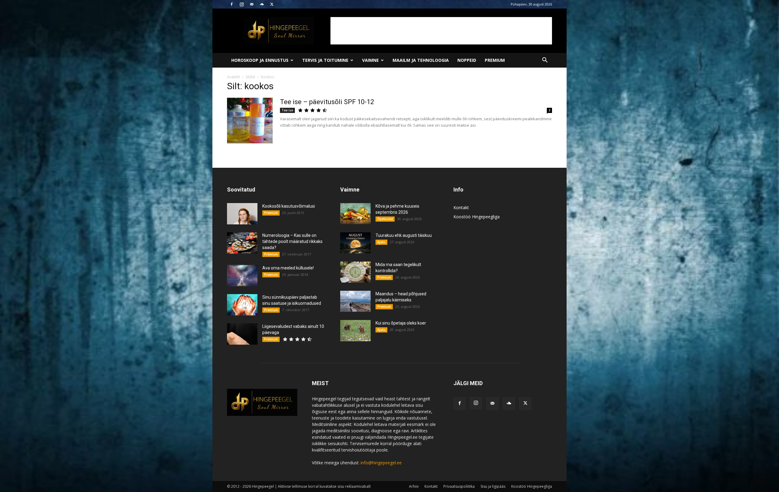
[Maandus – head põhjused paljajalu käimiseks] (355, 301)
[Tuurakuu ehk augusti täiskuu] (355, 242)
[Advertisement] (441, 30)
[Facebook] (231, 4)
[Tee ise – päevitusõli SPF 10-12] (250, 120)
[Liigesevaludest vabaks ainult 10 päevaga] (242, 334)
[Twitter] (271, 4)
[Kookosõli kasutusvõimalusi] (242, 213)
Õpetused (385, 219)
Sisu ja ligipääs (492, 486)
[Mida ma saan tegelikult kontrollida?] (355, 272)
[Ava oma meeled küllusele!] (242, 275)
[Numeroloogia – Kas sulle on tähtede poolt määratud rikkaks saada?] (242, 243)
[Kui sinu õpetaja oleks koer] (355, 330)
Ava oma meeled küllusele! (288, 267)
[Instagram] (241, 4)
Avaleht (233, 76)
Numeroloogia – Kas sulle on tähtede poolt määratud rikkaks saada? (292, 241)
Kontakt (461, 207)
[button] (544, 61)
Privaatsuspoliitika (459, 486)
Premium (495, 60)
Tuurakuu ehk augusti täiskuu (404, 235)
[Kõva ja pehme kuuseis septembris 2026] (355, 213)
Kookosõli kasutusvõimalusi (288, 206)
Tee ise (287, 110)
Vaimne (370, 60)
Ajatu (381, 242)
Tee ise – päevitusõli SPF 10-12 (327, 102)
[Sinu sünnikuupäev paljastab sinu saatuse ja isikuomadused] (242, 304)
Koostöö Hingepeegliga (476, 217)
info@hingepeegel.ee (381, 463)
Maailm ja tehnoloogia (421, 60)
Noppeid (466, 60)
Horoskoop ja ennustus (259, 60)
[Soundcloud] (261, 4)
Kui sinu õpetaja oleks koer (401, 323)
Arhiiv (414, 486)
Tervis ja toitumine (325, 60)
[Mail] (251, 4)
